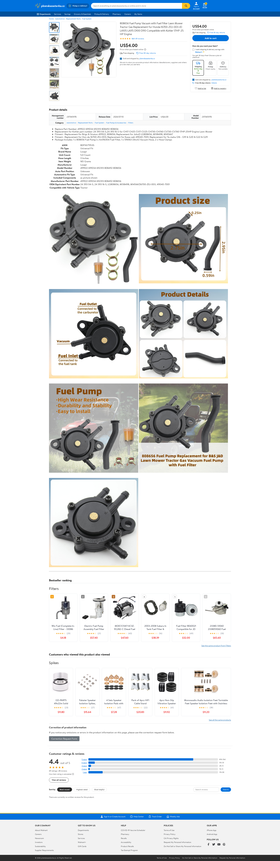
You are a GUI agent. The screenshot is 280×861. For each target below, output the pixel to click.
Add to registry (220, 88)
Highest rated (82, 789)
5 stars (84, 759)
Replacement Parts (73, 19)
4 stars (84, 763)
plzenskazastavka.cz (147, 58)
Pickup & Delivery (101, 14)
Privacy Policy (169, 834)
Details (214, 83)
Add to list (202, 88)
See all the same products (220, 720)
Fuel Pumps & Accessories (116, 122)
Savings (67, 14)
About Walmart (41, 830)
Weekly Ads (175, 816)
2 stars (84, 769)
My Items (138, 14)
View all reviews (59, 780)
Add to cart (210, 38)
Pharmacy (117, 14)
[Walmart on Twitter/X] (213, 844)
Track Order (157, 816)
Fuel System (86, 19)
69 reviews (139, 39)
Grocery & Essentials (82, 14)
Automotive (59, 19)
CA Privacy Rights (171, 838)
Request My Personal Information (177, 842)
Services (57, 14)
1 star (85, 772)
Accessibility (126, 842)
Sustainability (40, 846)
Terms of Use (169, 830)
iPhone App (211, 830)
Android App (212, 834)
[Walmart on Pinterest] (224, 844)
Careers (127, 14)
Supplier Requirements (44, 850)
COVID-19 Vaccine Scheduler (133, 830)
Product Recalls (127, 846)
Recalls (124, 838)
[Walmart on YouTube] (218, 844)
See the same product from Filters (216, 645)
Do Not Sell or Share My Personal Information (182, 846)
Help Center (139, 816)
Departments (45, 14)
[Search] (186, 6)
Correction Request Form (64, 738)
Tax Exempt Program (129, 850)
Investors (38, 842)
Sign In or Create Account (114, 816)
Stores (80, 834)
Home (51, 19)
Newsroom (39, 838)
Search (226, 789)
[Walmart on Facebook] (208, 844)
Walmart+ (82, 842)
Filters (130, 122)
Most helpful (99, 789)
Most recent (65, 789)
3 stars (84, 766)
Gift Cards (82, 846)
